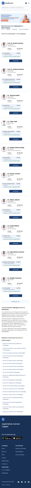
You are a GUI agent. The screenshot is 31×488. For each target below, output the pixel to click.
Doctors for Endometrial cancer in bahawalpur (14, 391)
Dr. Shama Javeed (13, 174)
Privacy (8, 485)
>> (10, 412)
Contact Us (4, 464)
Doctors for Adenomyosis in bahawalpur (13, 360)
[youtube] (18, 482)
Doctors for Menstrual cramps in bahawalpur (14, 353)
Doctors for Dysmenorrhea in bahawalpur (13, 366)
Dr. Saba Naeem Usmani (15, 252)
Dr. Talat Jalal (12, 121)
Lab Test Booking (20, 454)
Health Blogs (5, 473)
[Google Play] (6, 438)
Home (2, 29)
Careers (4, 458)
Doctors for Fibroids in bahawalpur (11, 372)
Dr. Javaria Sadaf (13, 95)
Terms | (4, 485)
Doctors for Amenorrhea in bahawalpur (12, 363)
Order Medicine (19, 451)
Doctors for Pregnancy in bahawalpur (12, 383)
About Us (4, 451)
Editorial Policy (5, 461)
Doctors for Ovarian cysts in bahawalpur (13, 411)
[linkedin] (28, 482)
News (3, 454)
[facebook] (22, 482)
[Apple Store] (17, 438)
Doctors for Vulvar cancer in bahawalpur (13, 394)
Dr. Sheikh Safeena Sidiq (15, 147)
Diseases (8, 29)
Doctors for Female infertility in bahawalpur (14, 386)
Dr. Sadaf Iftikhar (13, 226)
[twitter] (25, 482)
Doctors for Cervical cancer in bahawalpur (13, 388)
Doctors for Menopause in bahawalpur (12, 380)
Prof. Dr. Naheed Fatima (15, 69)
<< (2, 412)
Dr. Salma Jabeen (13, 200)
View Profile (15, 60)
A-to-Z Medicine (6, 470)
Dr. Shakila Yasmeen (14, 278)
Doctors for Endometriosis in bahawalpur (13, 369)
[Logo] (3, 419)
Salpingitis (14, 29)
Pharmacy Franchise (21, 448)
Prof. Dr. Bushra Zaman (15, 43)
